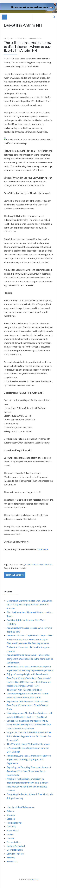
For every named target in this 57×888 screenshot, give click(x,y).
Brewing (11, 857)
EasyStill (21, 38)
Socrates (34, 879)
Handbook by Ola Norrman (20, 807)
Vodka (10, 834)
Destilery (11, 826)
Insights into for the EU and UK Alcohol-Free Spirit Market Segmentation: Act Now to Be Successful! (29, 736)
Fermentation (13, 842)
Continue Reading (15, 575)
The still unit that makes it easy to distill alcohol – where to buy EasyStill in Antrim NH (27, 47)
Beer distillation (15, 849)
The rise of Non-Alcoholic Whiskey (24, 689)
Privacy (10, 811)
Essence (11, 818)
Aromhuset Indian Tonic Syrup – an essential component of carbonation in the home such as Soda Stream (30, 658)
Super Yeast (12, 830)
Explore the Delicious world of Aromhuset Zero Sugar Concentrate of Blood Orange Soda (27, 705)
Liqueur (10, 838)
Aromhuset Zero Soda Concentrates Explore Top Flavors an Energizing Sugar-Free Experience (29, 759)
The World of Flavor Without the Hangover (28, 743)
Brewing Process (15, 853)
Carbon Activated (16, 845)
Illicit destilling (14, 822)
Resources (12, 861)
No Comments (34, 38)
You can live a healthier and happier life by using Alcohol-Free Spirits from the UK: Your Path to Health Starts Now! (29, 724)
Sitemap (11, 814)
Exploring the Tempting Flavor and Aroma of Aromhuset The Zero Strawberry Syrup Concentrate (29, 771)
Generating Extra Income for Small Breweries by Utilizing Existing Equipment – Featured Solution (29, 604)
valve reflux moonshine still (38, 564)
